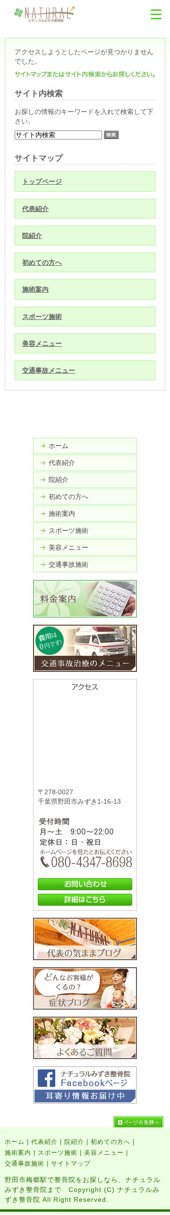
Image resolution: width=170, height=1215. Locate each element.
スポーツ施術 (42, 316)
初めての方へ (42, 262)
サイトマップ (71, 1163)
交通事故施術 (68, 564)
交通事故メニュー (48, 370)
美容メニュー (42, 343)
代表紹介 (35, 208)
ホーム (58, 445)
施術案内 (35, 289)
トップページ (42, 181)
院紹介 (32, 235)
